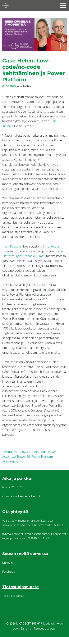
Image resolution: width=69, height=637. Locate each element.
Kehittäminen (11, 452)
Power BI (23, 456)
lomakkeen (33, 520)
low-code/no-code (34, 452)
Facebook (8, 571)
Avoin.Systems (22, 628)
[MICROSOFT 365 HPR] (24, 6)
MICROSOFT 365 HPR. (29, 623)
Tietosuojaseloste (20, 587)
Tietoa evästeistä (13, 596)
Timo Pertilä (51, 246)
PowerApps (10, 461)
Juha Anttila (23, 86)
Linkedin (7, 562)
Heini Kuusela (11, 246)
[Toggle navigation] (63, 5)
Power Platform (42, 456)
